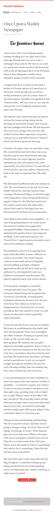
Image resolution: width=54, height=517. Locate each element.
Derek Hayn (38, 510)
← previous (23, 480)
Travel (25, 12)
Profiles (32, 12)
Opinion (6, 12)
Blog (39, 12)
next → (32, 480)
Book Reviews (16, 12)
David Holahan (14, 6)
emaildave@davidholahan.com (33, 501)
